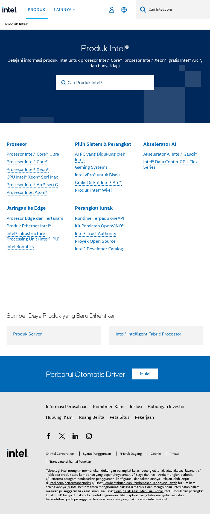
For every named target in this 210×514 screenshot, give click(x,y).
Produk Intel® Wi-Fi (93, 190)
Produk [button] (36, 9)
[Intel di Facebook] (48, 437)
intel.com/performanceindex (70, 483)
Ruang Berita (91, 417)
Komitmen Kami (108, 406)
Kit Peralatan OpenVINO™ (99, 226)
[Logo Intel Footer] (17, 452)
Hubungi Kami (60, 417)
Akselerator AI (159, 144)
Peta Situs (119, 417)
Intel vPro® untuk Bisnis (97, 175)
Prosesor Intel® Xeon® (28, 169)
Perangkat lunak (94, 208)
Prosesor (17, 144)
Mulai (145, 374)
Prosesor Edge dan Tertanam (35, 218)
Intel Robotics (20, 246)
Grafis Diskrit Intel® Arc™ (98, 182)
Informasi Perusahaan (67, 406)
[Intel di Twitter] (62, 437)
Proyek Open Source (95, 241)
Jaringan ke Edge (26, 208)
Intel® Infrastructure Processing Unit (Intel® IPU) (33, 236)
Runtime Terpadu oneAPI (99, 218)
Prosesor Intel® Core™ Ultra (33, 154)
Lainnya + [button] (64, 9)
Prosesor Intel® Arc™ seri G (32, 185)
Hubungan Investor (166, 406)
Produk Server (27, 334)
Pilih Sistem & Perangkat (103, 144)
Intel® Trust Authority (95, 233)
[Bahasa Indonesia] (124, 9)
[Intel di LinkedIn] (75, 437)
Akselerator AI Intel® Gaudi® (170, 154)
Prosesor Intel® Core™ (27, 162)
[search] (64, 82)
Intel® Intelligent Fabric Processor (148, 334)
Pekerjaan (144, 417)
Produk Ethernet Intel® (29, 226)
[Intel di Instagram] (89, 437)
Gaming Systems (91, 167)
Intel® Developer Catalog (99, 249)
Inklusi (136, 406)
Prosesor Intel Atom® (27, 192)
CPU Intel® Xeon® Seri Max (32, 177)
